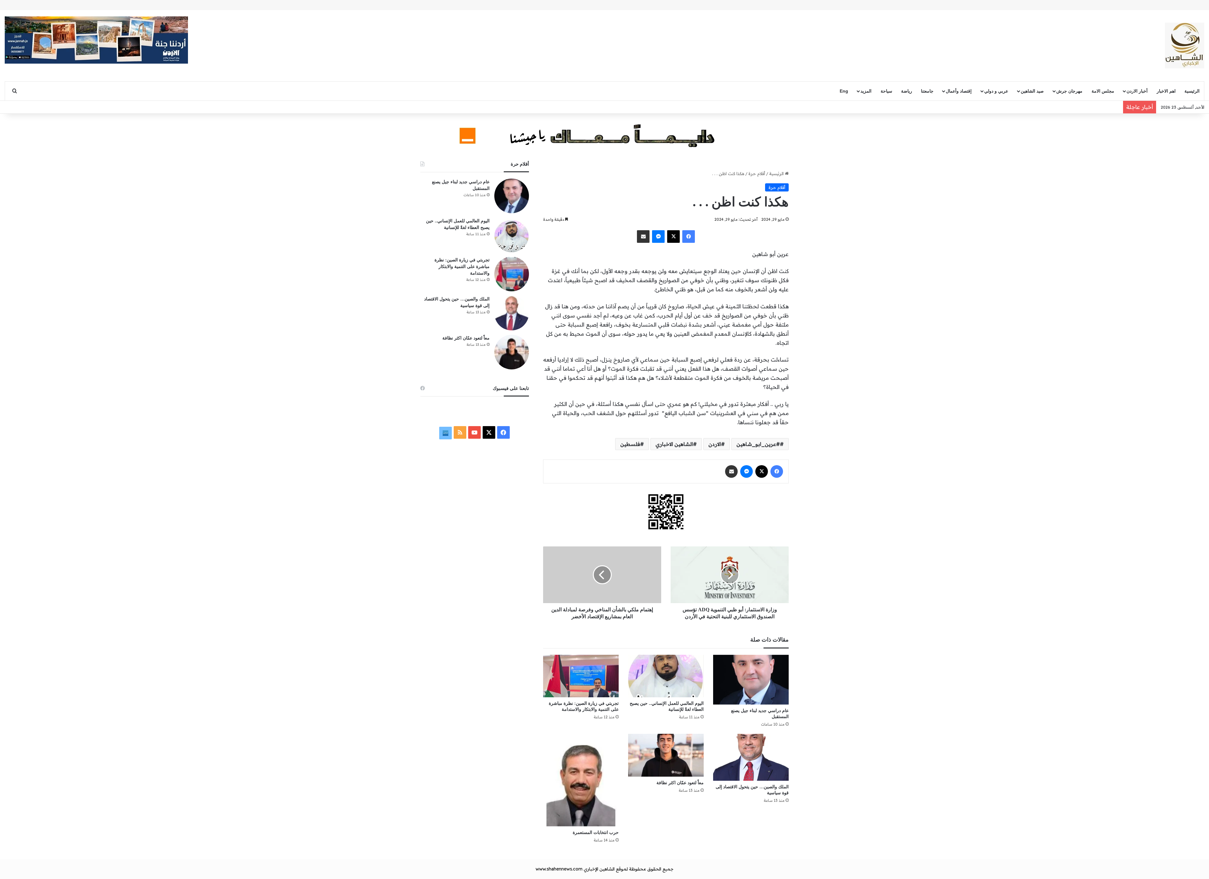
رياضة (906, 91)
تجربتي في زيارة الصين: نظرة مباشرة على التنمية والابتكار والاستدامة (462, 267)
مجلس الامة (1103, 91)
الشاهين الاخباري (674, 444)
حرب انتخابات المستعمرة (596, 832)
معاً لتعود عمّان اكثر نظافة (680, 782)
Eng (844, 91)
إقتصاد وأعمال (959, 91)
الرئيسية (1192, 91)
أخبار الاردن (1137, 91)
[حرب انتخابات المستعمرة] (581, 780)
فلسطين (630, 444)
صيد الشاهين (1032, 91)
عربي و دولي (996, 91)
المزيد (865, 91)
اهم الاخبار (1166, 91)
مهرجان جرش (1069, 91)
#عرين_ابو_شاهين (758, 444)
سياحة (886, 91)
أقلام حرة (756, 173)
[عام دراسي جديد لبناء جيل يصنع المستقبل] (751, 680)
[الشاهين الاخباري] (1184, 45)
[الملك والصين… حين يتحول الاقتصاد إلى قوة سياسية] (751, 757)
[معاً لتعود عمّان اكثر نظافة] (666, 755)
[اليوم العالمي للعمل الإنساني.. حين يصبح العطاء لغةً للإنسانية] (666, 676)
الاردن (714, 444)
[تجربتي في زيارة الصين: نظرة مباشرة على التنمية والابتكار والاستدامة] (581, 676)
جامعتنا (927, 91)
